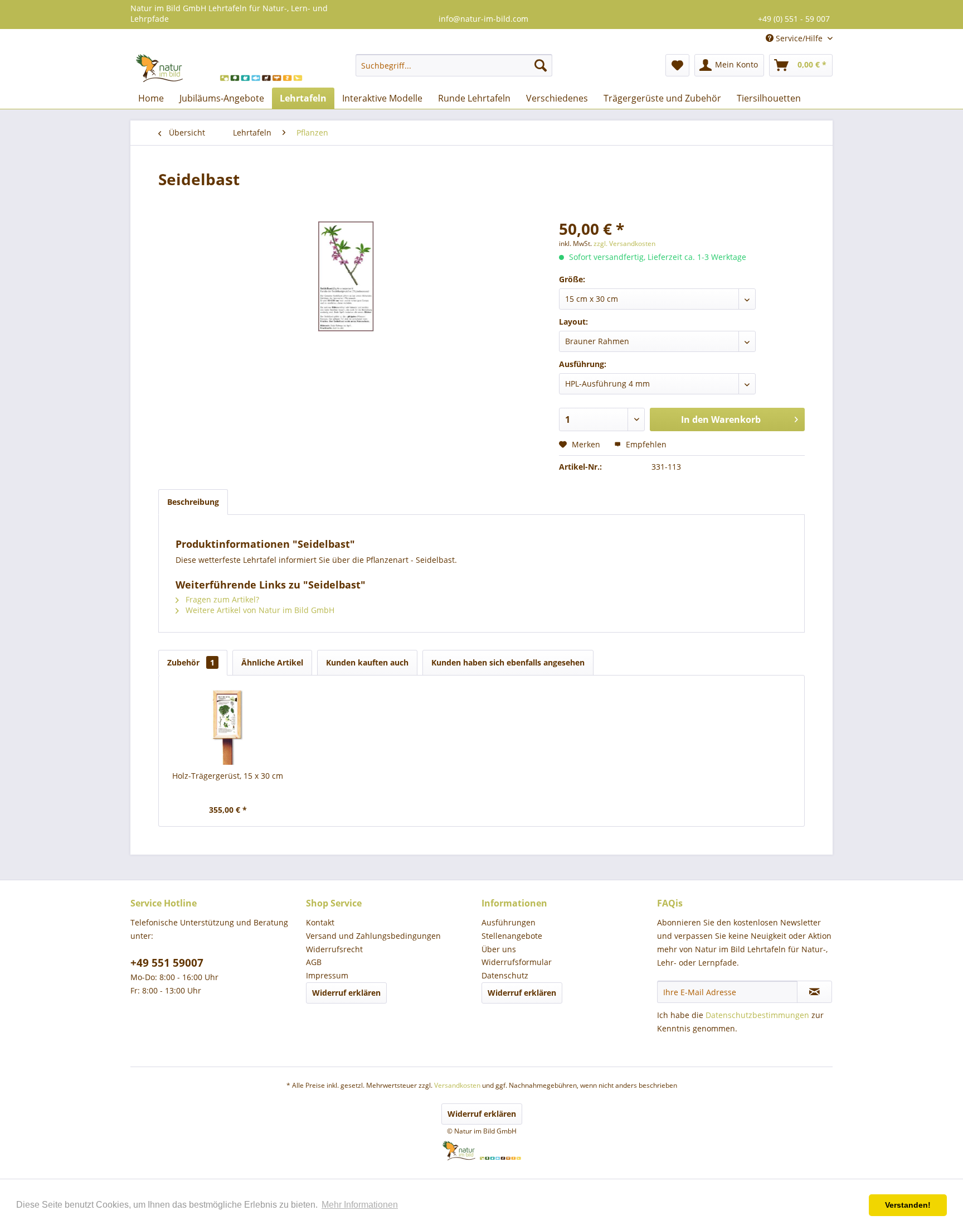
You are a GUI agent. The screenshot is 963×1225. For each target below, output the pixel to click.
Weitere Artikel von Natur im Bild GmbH (258, 610)
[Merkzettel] (677, 65)
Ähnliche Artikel (272, 662)
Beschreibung (193, 501)
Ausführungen (508, 922)
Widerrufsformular (516, 962)
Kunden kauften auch (367, 662)
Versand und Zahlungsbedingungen (373, 935)
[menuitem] (454, 65)
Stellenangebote (511, 935)
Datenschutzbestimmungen (757, 1015)
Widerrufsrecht (334, 949)
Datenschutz (504, 975)
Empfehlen (645, 444)
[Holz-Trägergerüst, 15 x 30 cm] (228, 726)
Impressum (327, 975)
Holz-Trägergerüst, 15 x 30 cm (227, 775)
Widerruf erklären (346, 992)
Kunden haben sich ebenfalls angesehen (508, 662)
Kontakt (320, 922)
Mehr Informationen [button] (360, 1204)
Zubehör (191, 662)
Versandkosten (457, 1085)
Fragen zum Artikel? (221, 599)
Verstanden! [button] (908, 1204)
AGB (314, 962)
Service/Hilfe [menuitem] (799, 38)
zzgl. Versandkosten (624, 243)
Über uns (498, 949)
